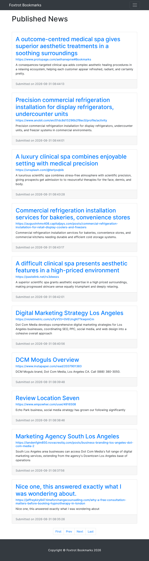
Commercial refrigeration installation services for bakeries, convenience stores (73, 214)
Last (91, 531)
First (58, 531)
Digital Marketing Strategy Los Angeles (69, 312)
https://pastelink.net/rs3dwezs (37, 277)
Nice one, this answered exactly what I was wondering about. (68, 490)
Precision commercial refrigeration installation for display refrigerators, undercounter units (65, 106)
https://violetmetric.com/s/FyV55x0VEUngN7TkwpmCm (55, 319)
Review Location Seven (47, 398)
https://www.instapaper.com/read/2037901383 (49, 366)
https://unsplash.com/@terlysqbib (40, 170)
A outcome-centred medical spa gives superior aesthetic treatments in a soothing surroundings (68, 46)
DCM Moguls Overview (47, 359)
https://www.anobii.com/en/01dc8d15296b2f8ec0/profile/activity (61, 120)
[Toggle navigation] (135, 5)
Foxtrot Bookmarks (25, 5)
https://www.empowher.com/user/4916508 (46, 404)
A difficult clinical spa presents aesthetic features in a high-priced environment (71, 267)
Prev (69, 531)
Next (80, 531)
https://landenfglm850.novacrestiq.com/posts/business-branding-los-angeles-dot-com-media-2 (74, 444)
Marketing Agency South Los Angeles (67, 436)
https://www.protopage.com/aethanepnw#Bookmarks (53, 59)
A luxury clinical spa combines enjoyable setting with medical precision (71, 160)
